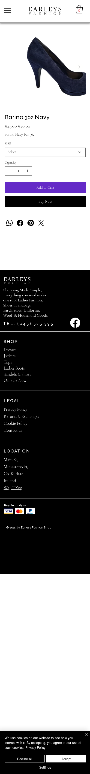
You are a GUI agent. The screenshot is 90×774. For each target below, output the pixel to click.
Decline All (24, 758)
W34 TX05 (13, 487)
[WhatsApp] (9, 223)
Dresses (10, 349)
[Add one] (27, 171)
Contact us (13, 430)
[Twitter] (41, 223)
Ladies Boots (14, 368)
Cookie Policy (15, 423)
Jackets (9, 355)
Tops (8, 362)
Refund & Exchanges (21, 416)
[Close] (83, 737)
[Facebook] (20, 223)
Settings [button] (45, 767)
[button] (79, 9)
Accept (66, 758)
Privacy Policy (15, 409)
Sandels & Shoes (17, 374)
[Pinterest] (31, 223)
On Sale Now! (16, 380)
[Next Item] (79, 67)
